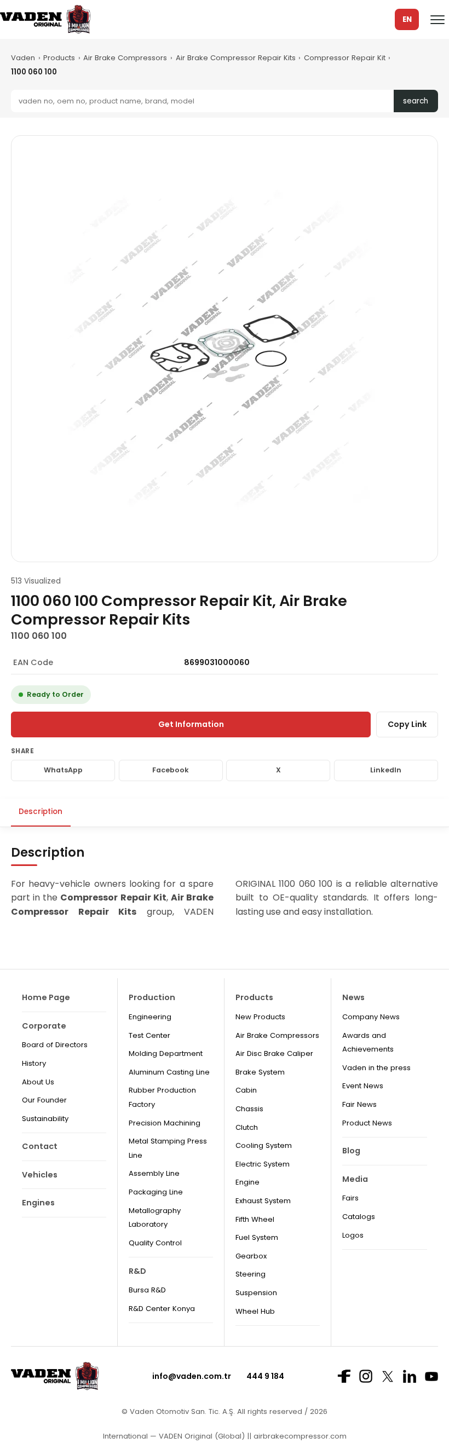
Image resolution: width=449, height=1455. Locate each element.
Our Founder (44, 1100)
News (353, 997)
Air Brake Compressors (125, 58)
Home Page (46, 997)
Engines (38, 1202)
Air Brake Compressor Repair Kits (236, 58)
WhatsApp (63, 770)
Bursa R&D (147, 1290)
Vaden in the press (376, 1068)
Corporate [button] (44, 1025)
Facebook (170, 770)
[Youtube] (431, 1376)
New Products (260, 1017)
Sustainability (45, 1118)
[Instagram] (365, 1376)
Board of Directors (55, 1045)
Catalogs (358, 1216)
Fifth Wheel (254, 1219)
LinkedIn (385, 770)
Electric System (262, 1164)
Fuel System (256, 1237)
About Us (38, 1082)
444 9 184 (265, 1376)
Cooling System (263, 1145)
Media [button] (355, 1179)
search (415, 101)
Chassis (249, 1109)
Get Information (191, 724)
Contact (39, 1146)
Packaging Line (156, 1192)
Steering (250, 1274)
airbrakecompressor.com (299, 1436)
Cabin (246, 1090)
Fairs (350, 1198)
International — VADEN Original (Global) (174, 1436)
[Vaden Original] (45, 19)
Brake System (260, 1072)
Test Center (149, 1035)
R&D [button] (137, 1271)
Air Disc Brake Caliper (274, 1053)
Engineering (150, 1017)
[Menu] (437, 19)
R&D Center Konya (162, 1308)
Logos (353, 1235)
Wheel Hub (255, 1311)
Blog (351, 1150)
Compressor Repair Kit (344, 58)
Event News (362, 1086)
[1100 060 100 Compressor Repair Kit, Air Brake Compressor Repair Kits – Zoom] (224, 348)
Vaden (23, 58)
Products (59, 58)
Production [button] (152, 997)
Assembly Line (154, 1173)
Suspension (256, 1292)
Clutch (246, 1127)
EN (407, 19)
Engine (247, 1182)
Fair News (359, 1104)
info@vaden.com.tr (191, 1376)
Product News (367, 1123)
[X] (387, 1376)
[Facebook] (343, 1376)
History (34, 1063)
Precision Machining (164, 1123)
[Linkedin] (409, 1376)
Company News (371, 1017)
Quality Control (155, 1243)
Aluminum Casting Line (169, 1072)
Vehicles (39, 1174)
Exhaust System (263, 1201)
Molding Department (166, 1053)
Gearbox (251, 1256)
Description (40, 811)
